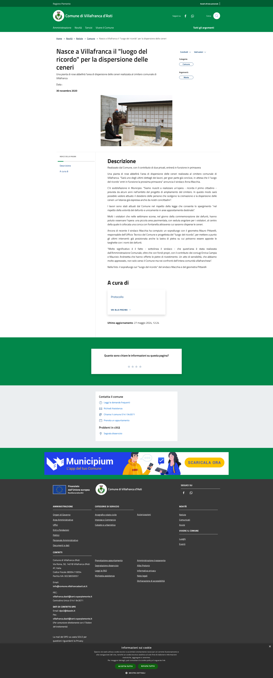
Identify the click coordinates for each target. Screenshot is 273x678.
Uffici (55, 525)
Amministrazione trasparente (151, 560)
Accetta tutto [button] (125, 666)
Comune (91, 38)
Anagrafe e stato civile (106, 514)
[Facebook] (184, 16)
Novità (69, 38)
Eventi (182, 544)
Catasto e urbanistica (105, 525)
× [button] (270, 646)
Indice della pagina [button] (68, 156)
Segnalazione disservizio (106, 565)
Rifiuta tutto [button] (148, 666)
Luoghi (182, 539)
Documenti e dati (61, 545)
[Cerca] (216, 15)
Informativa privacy (146, 570)
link (163, 660)
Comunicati (184, 519)
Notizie (79, 38)
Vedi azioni (198, 52)
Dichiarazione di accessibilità (151, 581)
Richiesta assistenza (105, 575)
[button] (136, 673)
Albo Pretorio (143, 565)
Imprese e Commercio (105, 519)
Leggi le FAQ (101, 570)
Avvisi (182, 525)
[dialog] (136, 660)
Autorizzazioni (144, 514)
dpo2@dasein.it (67, 610)
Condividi (184, 52)
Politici (56, 535)
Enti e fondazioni (61, 530)
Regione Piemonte (62, 3)
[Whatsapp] (191, 16)
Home (59, 38)
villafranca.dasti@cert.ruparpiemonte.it (72, 596)
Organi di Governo (61, 514)
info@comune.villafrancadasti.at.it (70, 586)
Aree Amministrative (63, 519)
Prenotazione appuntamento (109, 560)
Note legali (142, 575)
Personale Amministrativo (65, 540)
